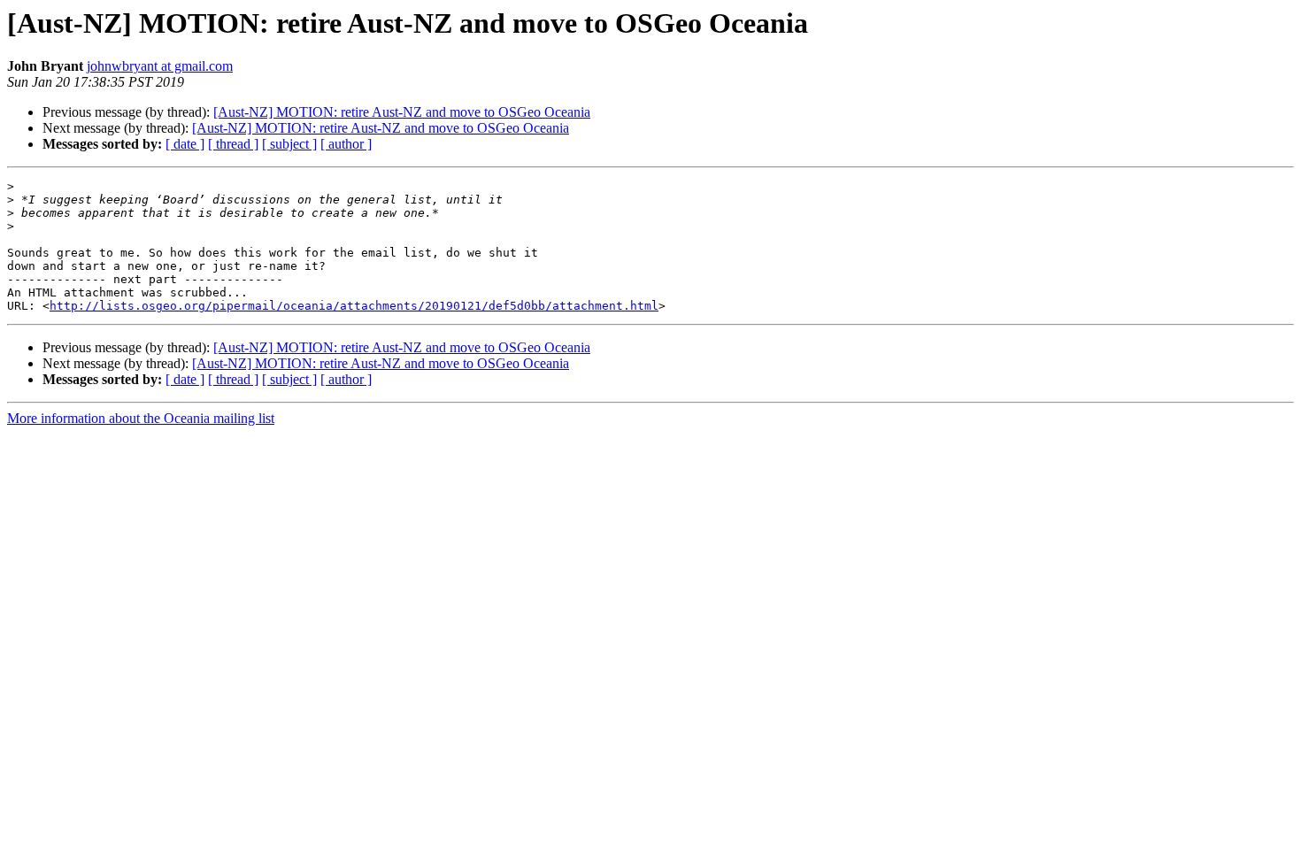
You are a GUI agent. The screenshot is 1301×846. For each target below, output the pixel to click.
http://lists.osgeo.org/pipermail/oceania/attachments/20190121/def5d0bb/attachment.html (354, 305)
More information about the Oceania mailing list (140, 418)
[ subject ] (289, 143)
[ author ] (346, 143)
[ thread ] (233, 143)
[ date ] (185, 143)
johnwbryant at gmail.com (160, 65)
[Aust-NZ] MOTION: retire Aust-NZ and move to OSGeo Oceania (401, 111)
